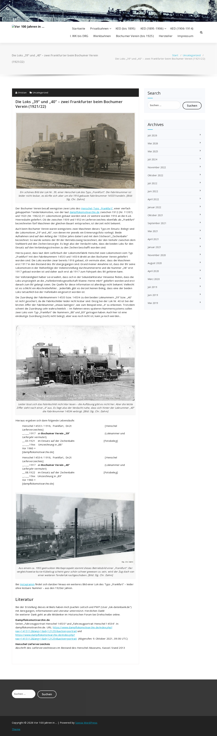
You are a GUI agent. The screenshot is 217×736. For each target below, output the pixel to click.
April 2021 (153, 239)
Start (175, 55)
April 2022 (153, 199)
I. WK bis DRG (79, 36)
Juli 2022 (152, 183)
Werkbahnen (102, 36)
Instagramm (27, 584)
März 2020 (154, 279)
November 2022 (157, 167)
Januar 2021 (154, 247)
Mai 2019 (153, 303)
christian (22, 92)
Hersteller (165, 36)
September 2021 (157, 223)
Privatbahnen (99, 28)
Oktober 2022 (155, 175)
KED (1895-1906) (152, 28)
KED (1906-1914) (181, 28)
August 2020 (155, 263)
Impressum (185, 36)
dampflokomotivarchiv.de (85, 212)
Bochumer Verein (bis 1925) (135, 36)
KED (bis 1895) (125, 28)
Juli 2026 (152, 135)
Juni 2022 (153, 191)
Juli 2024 (152, 159)
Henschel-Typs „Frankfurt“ (97, 208)
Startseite (78, 28)
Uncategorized (192, 55)
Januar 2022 (154, 207)
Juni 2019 (153, 295)
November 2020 (157, 255)
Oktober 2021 (155, 215)
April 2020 (153, 271)
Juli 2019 (152, 287)
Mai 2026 (153, 143)
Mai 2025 (153, 151)
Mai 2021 (153, 231)
